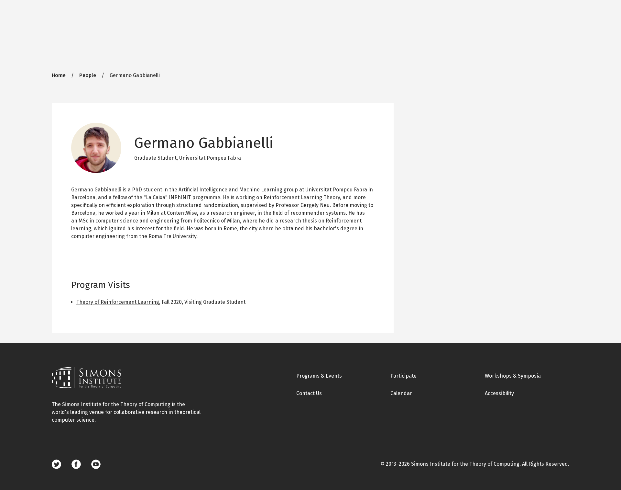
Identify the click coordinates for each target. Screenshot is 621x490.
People (87, 75)
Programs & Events (319, 376)
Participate (403, 376)
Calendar (401, 393)
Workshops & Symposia (513, 376)
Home (59, 75)
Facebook (76, 464)
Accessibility (499, 393)
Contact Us (309, 393)
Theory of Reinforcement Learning (117, 302)
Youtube (96, 464)
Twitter (56, 464)
